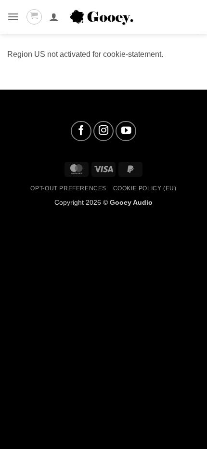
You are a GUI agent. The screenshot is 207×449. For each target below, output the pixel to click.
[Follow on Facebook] (81, 131)
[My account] (54, 16)
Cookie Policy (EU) (145, 188)
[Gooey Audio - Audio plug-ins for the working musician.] (103, 17)
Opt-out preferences (68, 188)
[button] (13, 16)
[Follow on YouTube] (126, 131)
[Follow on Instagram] (103, 131)
